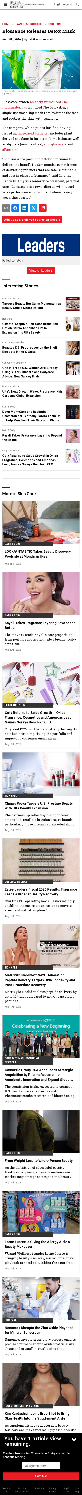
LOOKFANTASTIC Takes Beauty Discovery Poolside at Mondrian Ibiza (38, 553)
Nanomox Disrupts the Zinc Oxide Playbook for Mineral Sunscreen (39, 1330)
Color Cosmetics (16, 881)
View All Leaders (41, 270)
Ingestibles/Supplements (22, 1406)
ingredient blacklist (33, 133)
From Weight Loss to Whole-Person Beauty (39, 1161)
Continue (41, 1476)
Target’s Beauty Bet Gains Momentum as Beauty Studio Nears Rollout (32, 306)
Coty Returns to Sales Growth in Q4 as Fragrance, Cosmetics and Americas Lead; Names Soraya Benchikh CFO (30, 460)
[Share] (15, 208)
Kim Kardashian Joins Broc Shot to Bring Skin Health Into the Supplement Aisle (37, 1416)
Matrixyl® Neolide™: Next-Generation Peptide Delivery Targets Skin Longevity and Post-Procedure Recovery (40, 980)
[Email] (6, 208)
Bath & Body (8, 406)
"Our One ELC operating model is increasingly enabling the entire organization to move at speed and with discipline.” (40, 905)
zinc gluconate (55, 144)
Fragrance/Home (11, 450)
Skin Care (54, 24)
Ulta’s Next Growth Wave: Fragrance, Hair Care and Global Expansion (32, 394)
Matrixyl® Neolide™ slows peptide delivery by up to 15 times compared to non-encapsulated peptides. (41, 996)
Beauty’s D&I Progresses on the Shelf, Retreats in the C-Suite (30, 350)
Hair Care (7, 318)
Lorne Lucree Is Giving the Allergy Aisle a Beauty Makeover (37, 1244)
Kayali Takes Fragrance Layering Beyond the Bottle (32, 437)
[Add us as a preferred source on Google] (43, 208)
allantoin (9, 150)
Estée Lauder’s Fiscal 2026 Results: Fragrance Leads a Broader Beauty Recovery (41, 891)
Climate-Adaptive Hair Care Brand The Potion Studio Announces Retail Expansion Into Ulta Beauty (30, 328)
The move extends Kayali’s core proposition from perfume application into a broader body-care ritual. (40, 639)
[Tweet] (33, 208)
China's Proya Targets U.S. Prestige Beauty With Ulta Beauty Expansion (39, 805)
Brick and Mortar (11, 298)
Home (6, 24)
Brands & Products (29, 24)
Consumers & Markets (14, 342)
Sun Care (11, 1320)
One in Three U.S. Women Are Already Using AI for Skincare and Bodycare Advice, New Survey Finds (30, 372)
